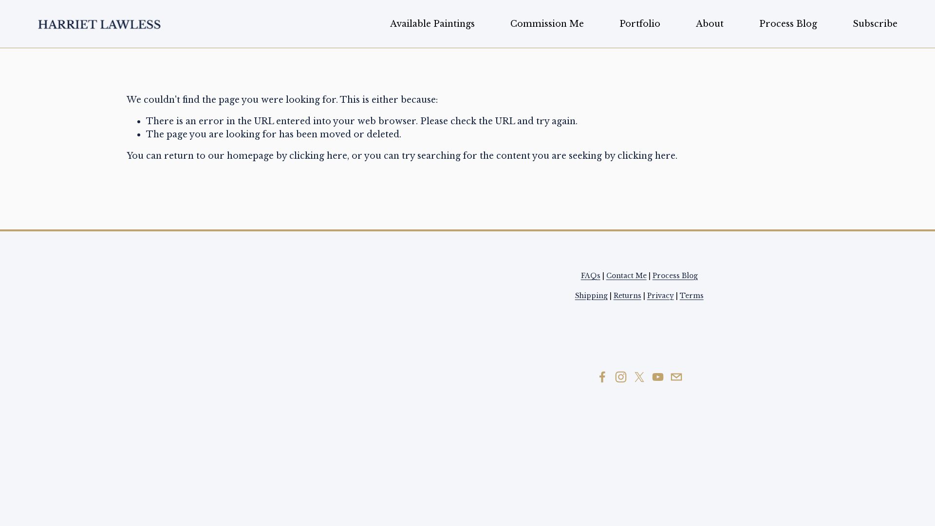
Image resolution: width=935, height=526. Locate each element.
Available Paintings (432, 24)
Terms (692, 296)
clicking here (318, 155)
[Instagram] (621, 377)
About (710, 24)
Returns (627, 296)
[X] (639, 377)
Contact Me (626, 276)
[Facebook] (602, 377)
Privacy (660, 296)
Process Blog (788, 24)
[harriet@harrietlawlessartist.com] (676, 377)
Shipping (591, 296)
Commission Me (547, 24)
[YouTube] (658, 377)
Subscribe (875, 24)
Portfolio (639, 24)
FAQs (590, 276)
